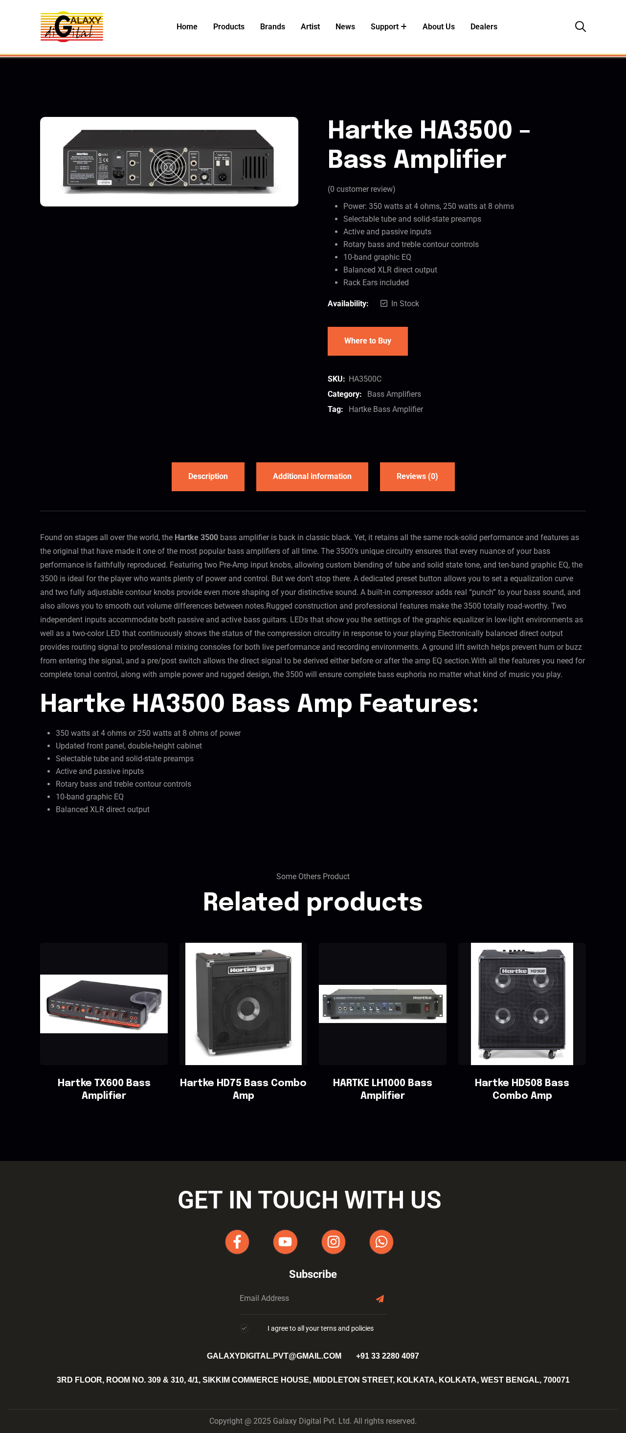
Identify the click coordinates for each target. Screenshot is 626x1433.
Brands (272, 26)
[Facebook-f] (237, 1241)
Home (187, 26)
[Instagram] (333, 1241)
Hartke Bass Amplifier (386, 409)
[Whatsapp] (381, 1241)
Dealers (483, 26)
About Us (439, 26)
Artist (310, 26)
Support (385, 26)
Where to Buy (367, 340)
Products (229, 26)
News (345, 26)
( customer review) (362, 189)
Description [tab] (208, 476)
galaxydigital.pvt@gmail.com (274, 1356)
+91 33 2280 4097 (387, 1356)
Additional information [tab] (312, 476)
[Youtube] (285, 1241)
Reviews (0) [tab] (417, 476)
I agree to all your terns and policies (321, 1328)
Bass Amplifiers (394, 394)
